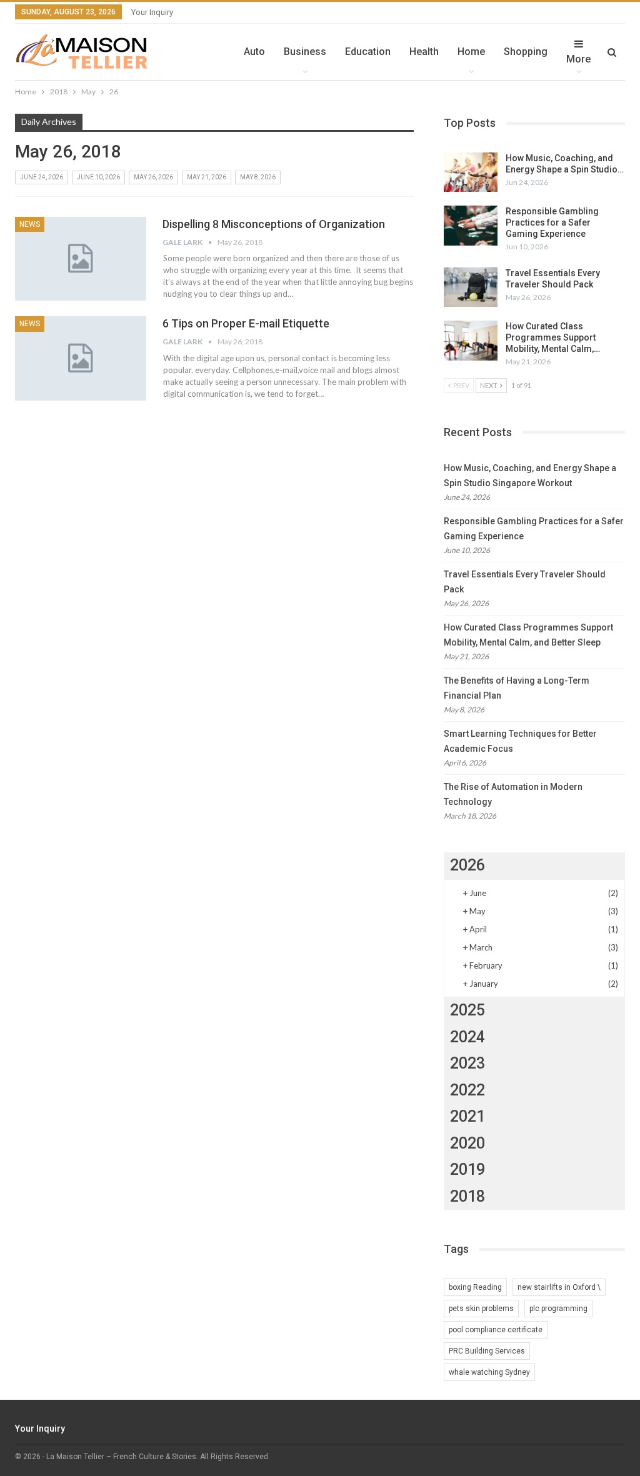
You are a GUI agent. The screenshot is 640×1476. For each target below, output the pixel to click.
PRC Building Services (487, 1351)
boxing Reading (475, 1287)
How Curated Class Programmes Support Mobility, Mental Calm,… (553, 337)
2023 (467, 1063)
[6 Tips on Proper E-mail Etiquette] (80, 358)
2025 (467, 1010)
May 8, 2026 (258, 177)
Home (471, 51)
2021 (467, 1116)
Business (305, 51)
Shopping (526, 51)
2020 (467, 1143)
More (578, 59)
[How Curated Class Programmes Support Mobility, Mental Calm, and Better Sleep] (471, 341)
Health (424, 51)
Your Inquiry (152, 12)
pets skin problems (481, 1308)
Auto (254, 51)
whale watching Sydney (489, 1372)
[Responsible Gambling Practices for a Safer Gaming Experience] (471, 226)
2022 (467, 1090)
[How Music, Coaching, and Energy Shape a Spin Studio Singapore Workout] (471, 172)
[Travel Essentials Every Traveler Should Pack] (471, 287)
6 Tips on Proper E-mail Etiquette (245, 323)
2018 (467, 1196)
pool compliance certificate (495, 1329)
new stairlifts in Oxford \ (559, 1287)
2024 (467, 1037)
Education (368, 51)
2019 (467, 1169)
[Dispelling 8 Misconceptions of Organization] (80, 259)
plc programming (558, 1308)
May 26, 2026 (153, 177)
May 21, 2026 (206, 177)
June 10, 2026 (98, 177)
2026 (467, 865)
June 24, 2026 (41, 177)
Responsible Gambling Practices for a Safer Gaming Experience (552, 222)
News (29, 224)
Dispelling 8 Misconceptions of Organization (273, 224)
